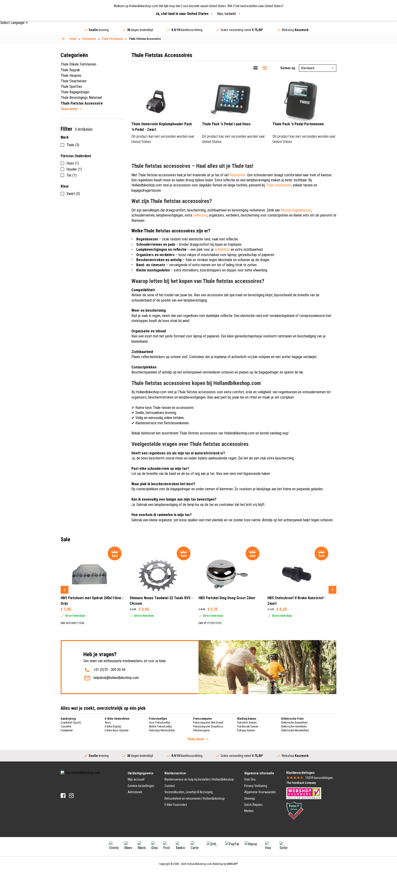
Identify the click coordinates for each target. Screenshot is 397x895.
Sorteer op (287, 68)
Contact (169, 786)
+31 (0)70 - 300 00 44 (109, 669)
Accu (108, 722)
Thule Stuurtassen (73, 81)
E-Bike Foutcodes (175, 805)
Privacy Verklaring (255, 786)
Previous (64, 590)
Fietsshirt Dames (247, 722)
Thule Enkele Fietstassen (78, 64)
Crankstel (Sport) (71, 722)
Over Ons (250, 779)
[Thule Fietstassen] (63, 39)
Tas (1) (71, 175)
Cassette (66, 726)
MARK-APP (232, 864)
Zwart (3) (73, 193)
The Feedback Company (301, 782)
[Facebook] (63, 795)
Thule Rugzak (70, 70)
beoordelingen (319, 778)
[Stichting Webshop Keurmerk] (303, 793)
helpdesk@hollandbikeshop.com (116, 678)
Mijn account (136, 779)
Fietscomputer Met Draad (208, 722)
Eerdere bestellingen (141, 786)
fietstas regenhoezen (296, 210)
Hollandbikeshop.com (199, 864)
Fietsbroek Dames (247, 726)
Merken (249, 811)
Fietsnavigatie (201, 730)
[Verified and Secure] (295, 810)
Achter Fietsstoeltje (160, 726)
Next (332, 590)
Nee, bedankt (226, 13)
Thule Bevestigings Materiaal (81, 97)
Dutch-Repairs (253, 805)
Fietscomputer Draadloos (208, 726)
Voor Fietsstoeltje (159, 722)
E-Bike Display (113, 726)
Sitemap (249, 798)
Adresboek (135, 792)
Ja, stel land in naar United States (182, 13)
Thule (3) (72, 145)
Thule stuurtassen (278, 185)
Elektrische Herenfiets (294, 726)
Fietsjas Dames (246, 730)
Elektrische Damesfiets (294, 722)
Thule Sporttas (71, 86)
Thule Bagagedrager (75, 92)
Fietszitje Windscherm (162, 730)
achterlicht (222, 249)
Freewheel (67, 730)
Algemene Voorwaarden (260, 792)
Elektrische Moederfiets (295, 730)
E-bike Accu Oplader (117, 730)
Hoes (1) (72, 163)
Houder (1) (74, 169)
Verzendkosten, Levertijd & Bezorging (188, 792)
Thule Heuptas (71, 75)
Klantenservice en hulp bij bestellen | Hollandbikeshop (199, 779)
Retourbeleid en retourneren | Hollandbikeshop (194, 798)
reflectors (200, 215)
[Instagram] (71, 795)
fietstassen (238, 175)
